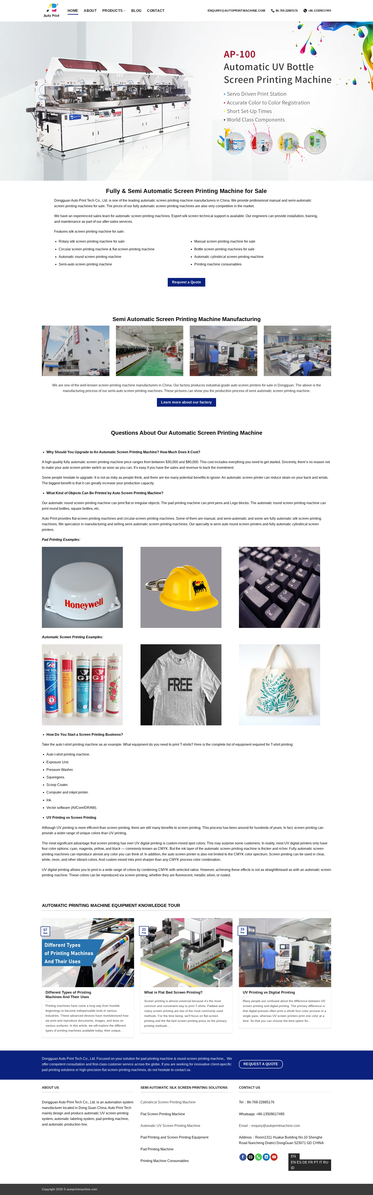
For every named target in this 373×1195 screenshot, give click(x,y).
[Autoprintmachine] (51, 11)
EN (293, 1156)
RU (325, 1162)
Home (73, 11)
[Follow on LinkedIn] (266, 1157)
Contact (155, 11)
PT (316, 1162)
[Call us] (258, 1157)
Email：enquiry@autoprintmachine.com (269, 1126)
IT (321, 1162)
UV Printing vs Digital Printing (269, 992)
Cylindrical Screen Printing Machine (168, 1102)
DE (305, 1162)
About (90, 11)
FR (311, 1162)
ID (292, 1168)
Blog (136, 11)
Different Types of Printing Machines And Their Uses (68, 994)
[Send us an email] (250, 1157)
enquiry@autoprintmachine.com (237, 10)
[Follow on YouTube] (274, 1157)
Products (112, 11)
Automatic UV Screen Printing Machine (170, 1126)
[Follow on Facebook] (243, 1157)
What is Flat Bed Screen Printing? (173, 992)
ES (299, 1162)
